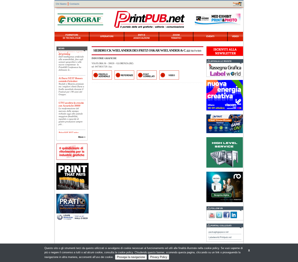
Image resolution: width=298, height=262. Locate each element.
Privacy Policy (158, 257)
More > (81, 137)
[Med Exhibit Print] (217, 19)
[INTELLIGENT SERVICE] (224, 152)
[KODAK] (72, 176)
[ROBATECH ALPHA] (224, 186)
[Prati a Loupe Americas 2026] (72, 207)
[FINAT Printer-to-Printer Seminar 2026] (224, 123)
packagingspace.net (218, 231)
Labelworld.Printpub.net (220, 237)
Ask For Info (195, 50)
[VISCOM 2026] (224, 94)
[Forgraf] (80, 19)
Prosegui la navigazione (131, 257)
